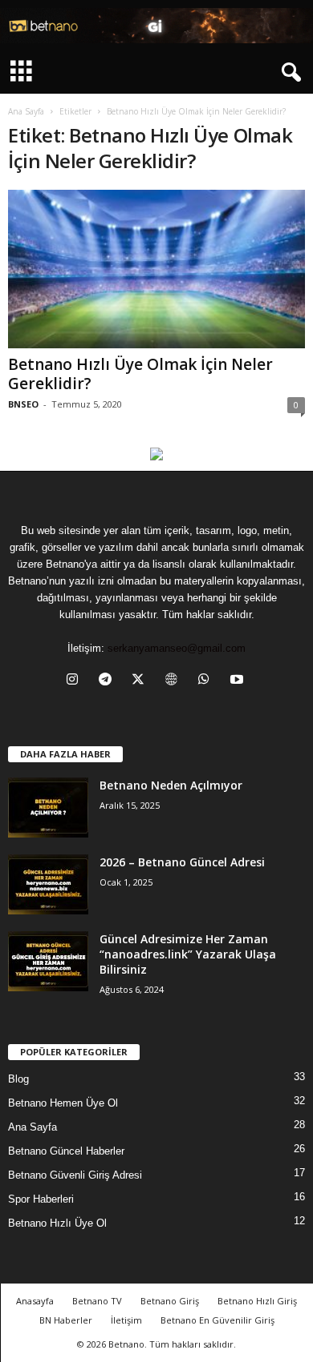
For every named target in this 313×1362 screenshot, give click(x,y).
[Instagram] (75, 681)
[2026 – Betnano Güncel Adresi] (48, 884)
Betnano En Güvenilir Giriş (217, 1320)
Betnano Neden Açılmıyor (171, 785)
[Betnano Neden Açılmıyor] (48, 807)
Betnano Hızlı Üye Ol (57, 1223)
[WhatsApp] (207, 681)
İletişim (126, 1320)
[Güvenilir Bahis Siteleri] (156, 25)
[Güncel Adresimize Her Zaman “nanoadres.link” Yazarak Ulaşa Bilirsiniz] (48, 961)
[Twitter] (141, 681)
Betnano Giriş (169, 1301)
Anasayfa (35, 1301)
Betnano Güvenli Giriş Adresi (75, 1175)
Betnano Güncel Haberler (66, 1151)
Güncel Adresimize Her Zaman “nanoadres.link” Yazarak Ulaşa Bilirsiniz (188, 954)
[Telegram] (108, 681)
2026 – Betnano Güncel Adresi (182, 862)
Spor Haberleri (41, 1199)
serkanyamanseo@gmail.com (177, 648)
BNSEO (23, 404)
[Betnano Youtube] (156, 454)
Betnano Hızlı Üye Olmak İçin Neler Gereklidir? (140, 374)
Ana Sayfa (26, 111)
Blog (18, 1079)
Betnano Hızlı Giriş (257, 1301)
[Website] (174, 681)
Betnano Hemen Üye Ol (63, 1103)
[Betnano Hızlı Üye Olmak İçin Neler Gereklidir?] (156, 269)
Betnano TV (97, 1301)
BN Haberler (65, 1320)
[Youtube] (239, 681)
